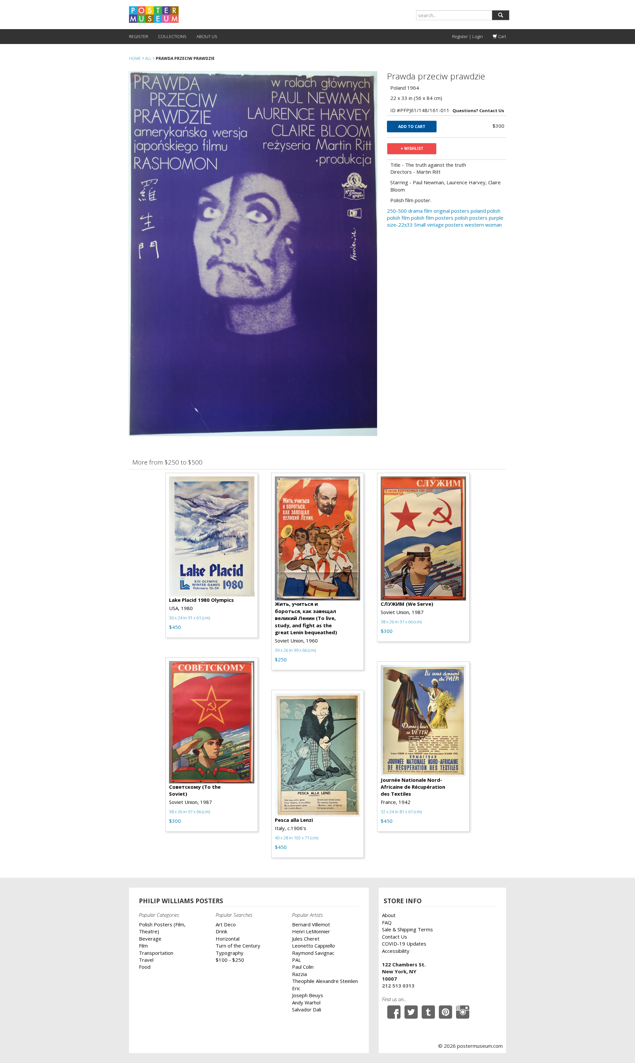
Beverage (150, 938)
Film (143, 945)
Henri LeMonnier (311, 931)
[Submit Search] (500, 15)
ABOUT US (206, 36)
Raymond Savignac (313, 953)
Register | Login (467, 36)
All (148, 58)
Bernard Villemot (311, 924)
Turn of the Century (238, 945)
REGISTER (138, 36)
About (389, 915)
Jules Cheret (305, 938)
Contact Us (394, 936)
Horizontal (227, 938)
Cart (501, 36)
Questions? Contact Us (478, 110)
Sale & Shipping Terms (407, 929)
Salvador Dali (306, 1009)
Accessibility (395, 951)
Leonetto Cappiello (313, 945)
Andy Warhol (306, 1002)
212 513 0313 (398, 985)
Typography (229, 953)
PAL (296, 959)
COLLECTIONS (172, 36)
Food (144, 966)
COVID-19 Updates (404, 943)
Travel (146, 959)
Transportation (156, 953)
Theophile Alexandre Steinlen (325, 981)
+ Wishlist (412, 148)
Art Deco (226, 924)
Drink (221, 931)
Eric (296, 988)
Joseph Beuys (307, 995)
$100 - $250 (230, 959)
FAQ (387, 922)
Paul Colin (303, 966)
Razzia (299, 974)
